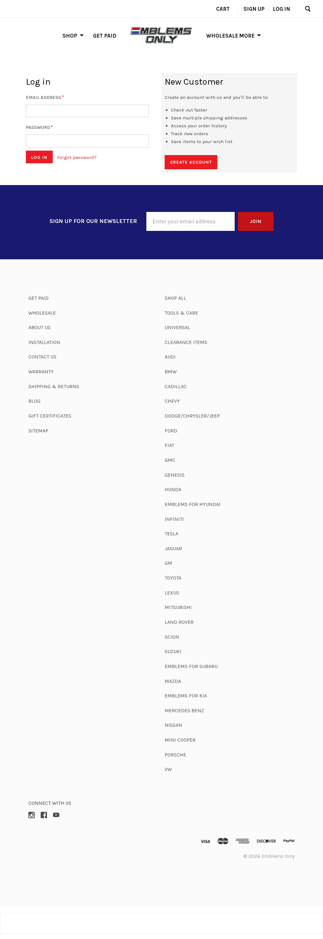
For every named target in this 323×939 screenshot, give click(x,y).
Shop (69, 35)
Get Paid (104, 35)
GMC (170, 460)
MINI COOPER (180, 740)
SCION (172, 637)
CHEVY (172, 401)
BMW (171, 372)
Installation (44, 342)
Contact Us (42, 357)
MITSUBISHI (178, 607)
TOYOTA (173, 578)
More (247, 35)
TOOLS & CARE (181, 313)
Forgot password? (77, 157)
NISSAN (173, 725)
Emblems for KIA (186, 696)
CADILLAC (176, 386)
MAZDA (173, 681)
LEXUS (172, 593)
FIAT (169, 445)
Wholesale (222, 35)
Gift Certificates (49, 416)
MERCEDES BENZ (184, 710)
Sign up (254, 8)
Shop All (175, 298)
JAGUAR (173, 548)
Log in (281, 8)
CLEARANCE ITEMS (186, 342)
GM (168, 563)
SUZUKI (173, 651)
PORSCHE (175, 755)
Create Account (191, 162)
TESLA (171, 534)
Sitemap (38, 431)
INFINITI (174, 519)
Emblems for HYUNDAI (192, 504)
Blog (34, 401)
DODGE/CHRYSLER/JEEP (192, 416)
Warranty (41, 372)
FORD (171, 431)
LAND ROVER (179, 622)
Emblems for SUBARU (191, 666)
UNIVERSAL (177, 327)
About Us (39, 327)
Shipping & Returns (53, 386)
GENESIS (175, 475)
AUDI (170, 357)
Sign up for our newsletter (93, 221)
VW (168, 769)
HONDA (173, 489)
